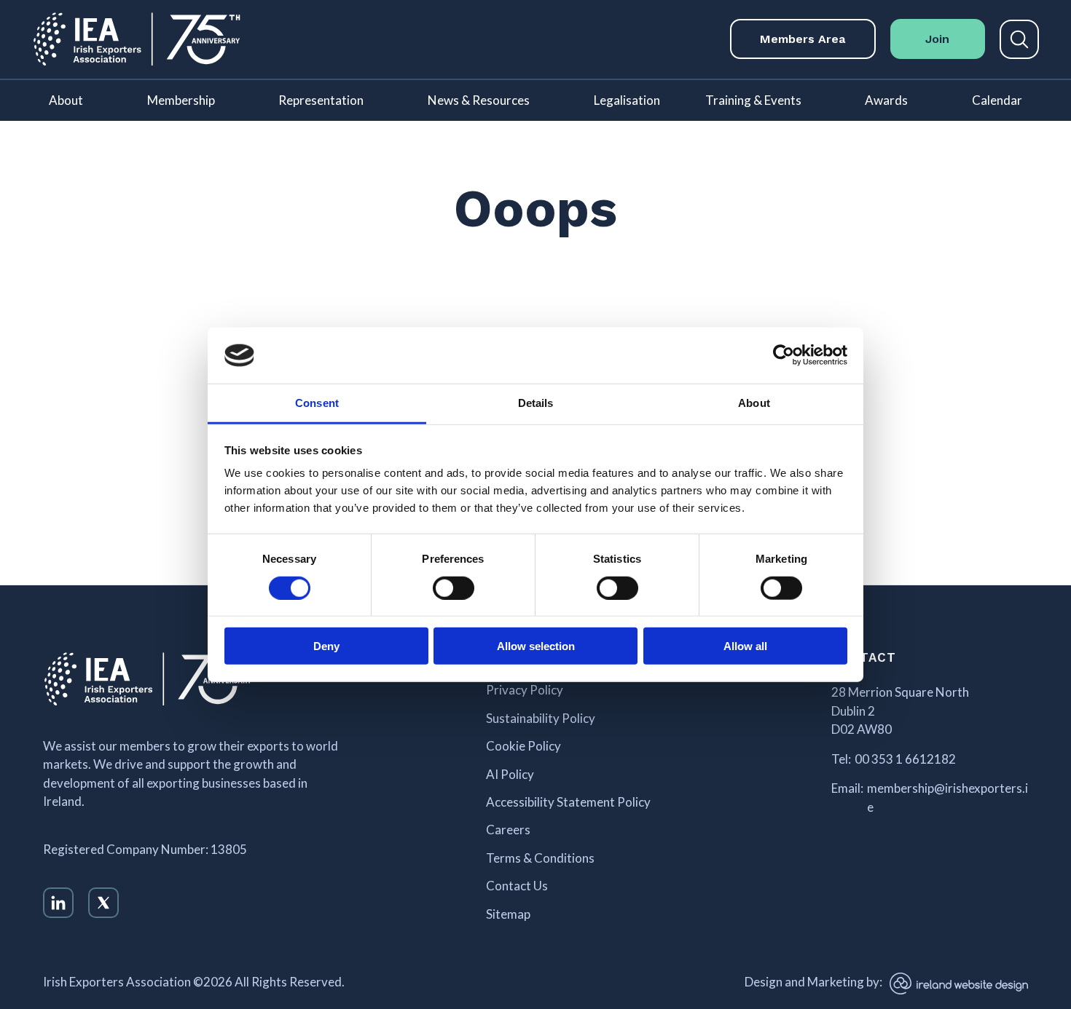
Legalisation (627, 100)
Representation (321, 100)
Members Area (802, 39)
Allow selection (536, 646)
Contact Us (517, 886)
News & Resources (479, 100)
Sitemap (508, 914)
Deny (326, 646)
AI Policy (510, 774)
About (66, 100)
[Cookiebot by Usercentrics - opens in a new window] (783, 355)
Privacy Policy (524, 690)
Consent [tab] (317, 403)
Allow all (745, 646)
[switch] (453, 587)
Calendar (997, 100)
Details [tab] (536, 403)
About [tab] (754, 403)
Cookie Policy (523, 746)
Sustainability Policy (540, 718)
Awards (886, 100)
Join (937, 39)
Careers (508, 830)
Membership (181, 100)
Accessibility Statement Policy (568, 802)
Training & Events (753, 100)
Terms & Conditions (540, 858)
